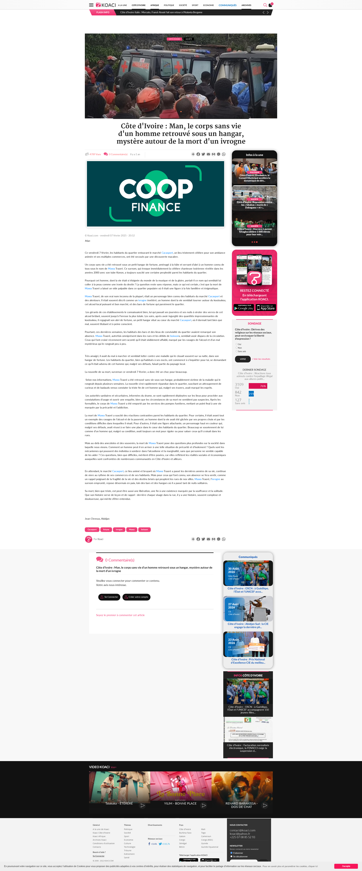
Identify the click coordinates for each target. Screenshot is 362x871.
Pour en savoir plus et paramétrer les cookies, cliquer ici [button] (290, 866)
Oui (239, 344)
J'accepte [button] (346, 866)
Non (240, 348)
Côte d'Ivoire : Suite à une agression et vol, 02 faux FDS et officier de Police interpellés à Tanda (169, 12)
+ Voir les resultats (261, 358)
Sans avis (242, 351)
